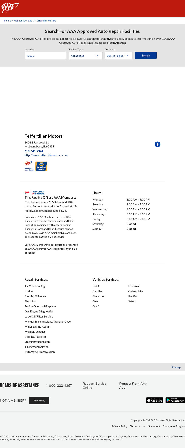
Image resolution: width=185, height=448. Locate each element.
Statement (154, 426)
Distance (110, 49)
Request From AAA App (133, 386)
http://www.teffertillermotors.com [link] (46, 155)
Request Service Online (94, 386)
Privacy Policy (119, 426)
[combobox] (47, 54)
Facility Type (76, 49)
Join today (39, 400)
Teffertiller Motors (45, 20)
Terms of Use (137, 426)
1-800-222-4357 (59, 386)
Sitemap (176, 367)
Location (30, 49)
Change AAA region (174, 426)
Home (7, 20)
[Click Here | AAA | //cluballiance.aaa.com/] (10, 11)
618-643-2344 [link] (34, 151)
